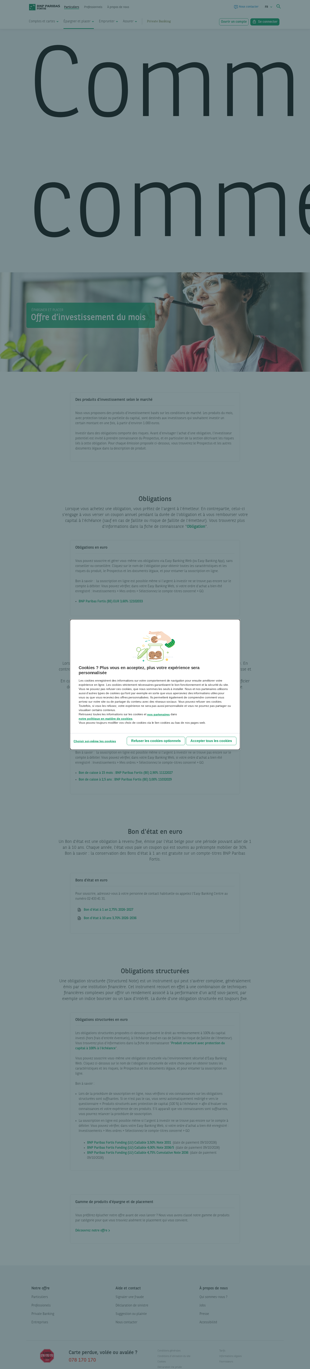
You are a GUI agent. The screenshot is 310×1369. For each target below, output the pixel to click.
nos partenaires (158, 714)
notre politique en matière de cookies (105, 718)
